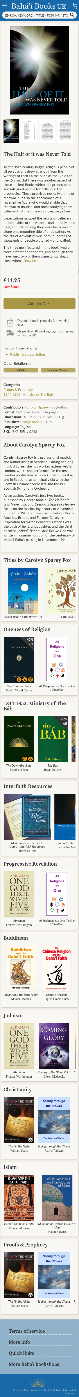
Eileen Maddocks (54, 1076)
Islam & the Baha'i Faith (19, 1223)
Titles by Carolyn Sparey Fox (37, 560)
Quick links (21, 1353)
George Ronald (58, 370)
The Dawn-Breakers (19, 765)
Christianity (18, 1089)
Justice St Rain (27, 851)
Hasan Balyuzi (53, 769)
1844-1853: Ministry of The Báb (28, 394)
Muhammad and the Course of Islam (57, 1225)
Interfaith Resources (28, 786)
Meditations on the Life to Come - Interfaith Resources (27, 844)
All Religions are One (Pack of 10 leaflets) (57, 687)
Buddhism (16, 937)
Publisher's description (27, 354)
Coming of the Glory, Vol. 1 (54, 1072)
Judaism (13, 1015)
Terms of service (27, 1331)
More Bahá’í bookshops (34, 1364)
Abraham (19, 920)
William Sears (19, 1150)
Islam (10, 1167)
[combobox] (39, 15)
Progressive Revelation (30, 863)
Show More (31, 260)
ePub (21, 370)
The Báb (53, 765)
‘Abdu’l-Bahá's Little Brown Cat (23, 616)
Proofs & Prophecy (18, 389)
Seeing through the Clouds (54, 1146)
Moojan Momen (21, 999)
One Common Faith (19, 686)
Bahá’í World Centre (19, 690)
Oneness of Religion (27, 629)
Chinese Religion (56, 994)
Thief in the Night (19, 1146)
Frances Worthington (19, 925)
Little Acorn (68, 616)
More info (19, 1342)
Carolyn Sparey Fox (40, 407)
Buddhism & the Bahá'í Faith (21, 994)
